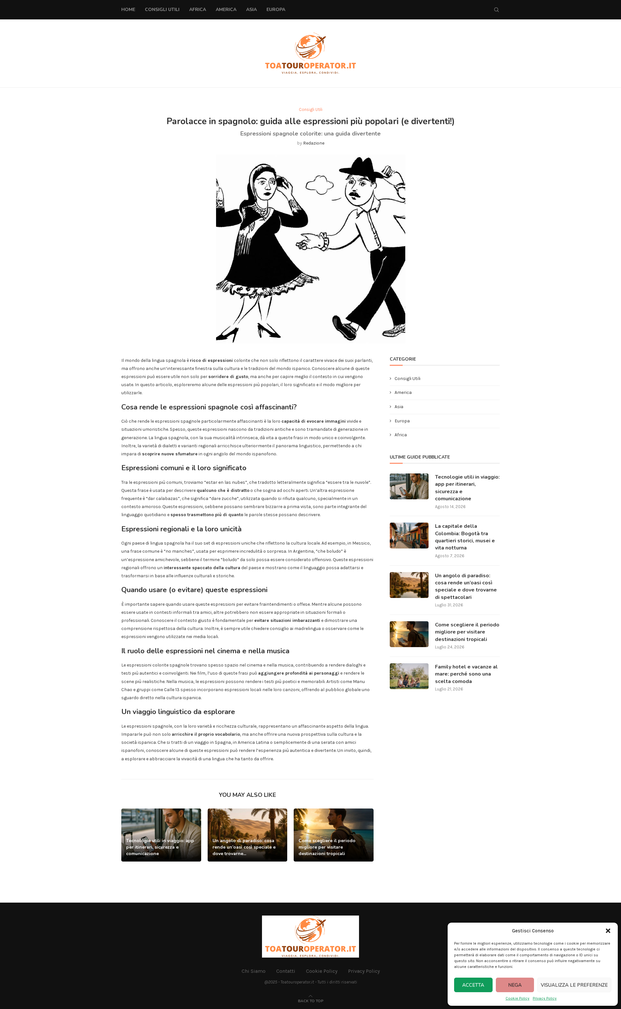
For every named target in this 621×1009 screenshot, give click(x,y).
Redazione (313, 143)
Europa (276, 9)
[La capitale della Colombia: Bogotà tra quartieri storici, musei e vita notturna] (409, 535)
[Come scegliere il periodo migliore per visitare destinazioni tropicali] (409, 634)
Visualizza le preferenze (574, 985)
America (226, 9)
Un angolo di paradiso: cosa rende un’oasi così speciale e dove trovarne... (244, 847)
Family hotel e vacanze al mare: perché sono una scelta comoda (466, 674)
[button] (608, 931)
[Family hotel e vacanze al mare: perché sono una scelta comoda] (409, 676)
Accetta (473, 985)
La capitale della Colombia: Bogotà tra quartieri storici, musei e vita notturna (465, 537)
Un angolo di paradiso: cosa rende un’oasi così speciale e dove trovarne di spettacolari (466, 586)
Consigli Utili (162, 9)
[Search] (496, 9)
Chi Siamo (254, 971)
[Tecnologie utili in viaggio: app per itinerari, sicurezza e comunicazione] (409, 486)
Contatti (285, 971)
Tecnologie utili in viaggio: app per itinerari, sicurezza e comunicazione (160, 847)
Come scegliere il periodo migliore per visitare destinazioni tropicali (327, 847)
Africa (197, 9)
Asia (251, 9)
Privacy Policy (545, 998)
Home (128, 9)
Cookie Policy (517, 998)
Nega (515, 985)
